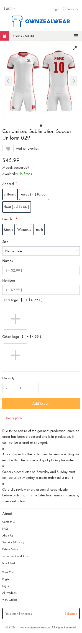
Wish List (73, 9)
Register (7, 579)
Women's (24, 229)
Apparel (9, 183)
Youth (39, 229)
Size (7, 241)
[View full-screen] (74, 48)
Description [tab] (14, 418)
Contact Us (8, 522)
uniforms (10, 194)
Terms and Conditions (15, 556)
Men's (8, 229)
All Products (9, 593)
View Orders (9, 600)
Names (7, 260)
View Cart (8, 572)
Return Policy (10, 549)
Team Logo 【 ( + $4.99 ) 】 (23, 299)
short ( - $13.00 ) (16, 206)
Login (55, 9)
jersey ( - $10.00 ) (34, 194)
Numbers (8, 280)
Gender (9, 219)
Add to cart (41, 403)
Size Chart (8, 563)
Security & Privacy (13, 542)
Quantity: (8, 378)
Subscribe (71, 613)
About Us (7, 535)
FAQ (5, 529)
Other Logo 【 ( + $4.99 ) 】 (24, 336)
